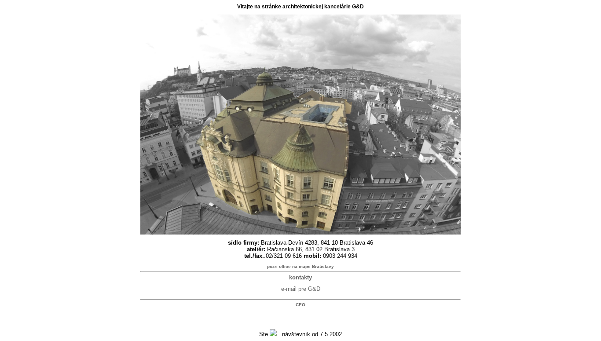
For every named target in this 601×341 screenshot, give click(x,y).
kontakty (300, 277)
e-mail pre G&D (300, 289)
